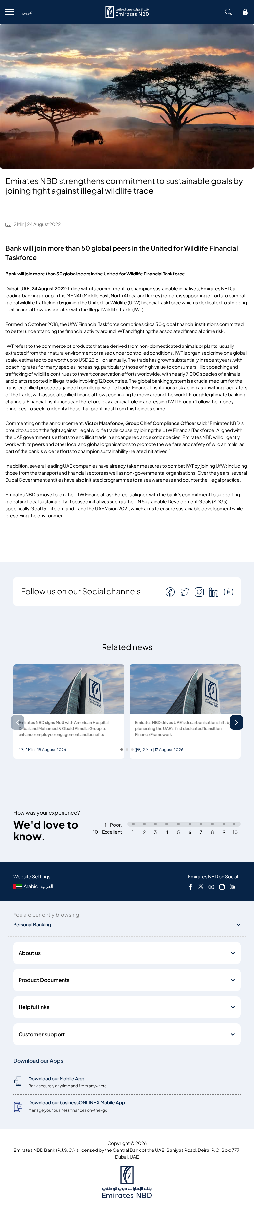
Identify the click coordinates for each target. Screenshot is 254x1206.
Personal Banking (32, 924)
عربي (27, 12)
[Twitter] (200, 887)
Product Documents (44, 980)
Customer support (42, 1034)
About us (30, 953)
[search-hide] (228, 12)
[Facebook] (190, 887)
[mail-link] (171, 591)
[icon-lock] (245, 11)
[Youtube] (211, 887)
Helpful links (34, 1007)
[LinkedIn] (232, 887)
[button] (236, 722)
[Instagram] (222, 887)
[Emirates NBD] (127, 12)
